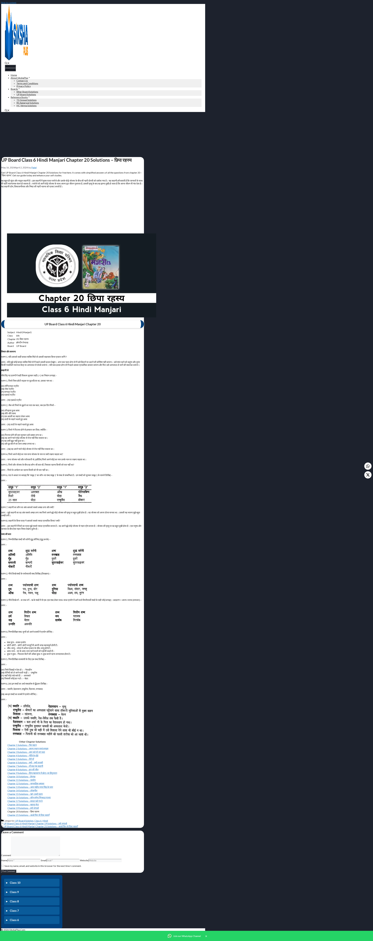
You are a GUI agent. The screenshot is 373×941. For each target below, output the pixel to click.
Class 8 (14, 901)
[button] (7, 63)
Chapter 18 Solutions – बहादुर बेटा (23, 804)
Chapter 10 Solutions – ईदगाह (21, 776)
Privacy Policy (23, 86)
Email (43, 860)
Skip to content (8, 2)
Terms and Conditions (27, 83)
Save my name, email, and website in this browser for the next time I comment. (43, 865)
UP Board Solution (24, 820)
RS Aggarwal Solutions (27, 102)
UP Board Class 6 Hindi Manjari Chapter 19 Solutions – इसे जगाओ (35, 823)
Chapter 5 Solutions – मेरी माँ (20, 759)
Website (84, 860)
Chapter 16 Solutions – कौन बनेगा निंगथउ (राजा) (29, 797)
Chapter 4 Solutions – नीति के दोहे (22, 755)
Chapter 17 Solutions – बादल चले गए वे (25, 801)
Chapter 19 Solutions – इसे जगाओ (23, 808)
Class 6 (38, 820)
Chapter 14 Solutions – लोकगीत (22, 790)
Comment (6, 855)
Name (4, 860)
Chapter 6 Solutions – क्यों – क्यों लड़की (25, 762)
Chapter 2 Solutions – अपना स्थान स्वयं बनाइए (27, 748)
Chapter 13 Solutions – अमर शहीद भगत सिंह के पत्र (30, 787)
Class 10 (15, 882)
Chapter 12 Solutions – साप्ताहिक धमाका (25, 783)
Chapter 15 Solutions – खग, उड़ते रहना (25, 794)
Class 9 (14, 892)
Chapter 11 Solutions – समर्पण (21, 780)
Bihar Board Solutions (27, 91)
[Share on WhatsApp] (368, 466)
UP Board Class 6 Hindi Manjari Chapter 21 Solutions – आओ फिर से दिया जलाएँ (40, 826)
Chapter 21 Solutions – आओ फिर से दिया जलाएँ (28, 815)
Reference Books (19, 97)
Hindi (45, 820)
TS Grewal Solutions (26, 100)
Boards (14, 88)
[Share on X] (368, 475)
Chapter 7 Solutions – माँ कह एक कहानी (25, 766)
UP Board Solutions (26, 94)
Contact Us (22, 80)
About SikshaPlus (19, 77)
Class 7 (14, 910)
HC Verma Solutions (26, 105)
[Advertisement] (72, 133)
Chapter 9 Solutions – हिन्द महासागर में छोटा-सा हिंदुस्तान (32, 773)
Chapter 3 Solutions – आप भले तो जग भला (26, 752)
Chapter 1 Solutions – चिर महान (22, 745)
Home (14, 75)
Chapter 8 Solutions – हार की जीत (22, 769)
